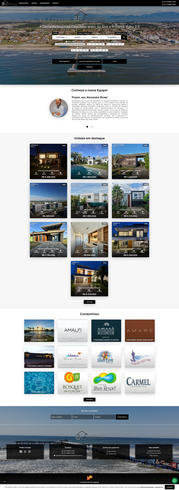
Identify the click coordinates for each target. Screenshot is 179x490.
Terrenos (89, 71)
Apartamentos (64, 65)
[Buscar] (124, 41)
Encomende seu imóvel (154, 449)
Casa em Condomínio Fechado (89, 65)
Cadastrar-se (122, 413)
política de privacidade (146, 487)
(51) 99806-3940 (97, 7)
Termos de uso (96, 483)
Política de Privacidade (85, 483)
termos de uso (159, 487)
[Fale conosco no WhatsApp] (25, 447)
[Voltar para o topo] (4, 481)
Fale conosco (154, 451)
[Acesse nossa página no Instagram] (29, 447)
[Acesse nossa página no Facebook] (21, 447)
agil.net (96, 478)
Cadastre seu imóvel (154, 447)
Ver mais (89, 298)
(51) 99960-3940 (84, 7)
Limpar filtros (121, 37)
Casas (115, 65)
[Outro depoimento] (87, 123)
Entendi (169, 487)
